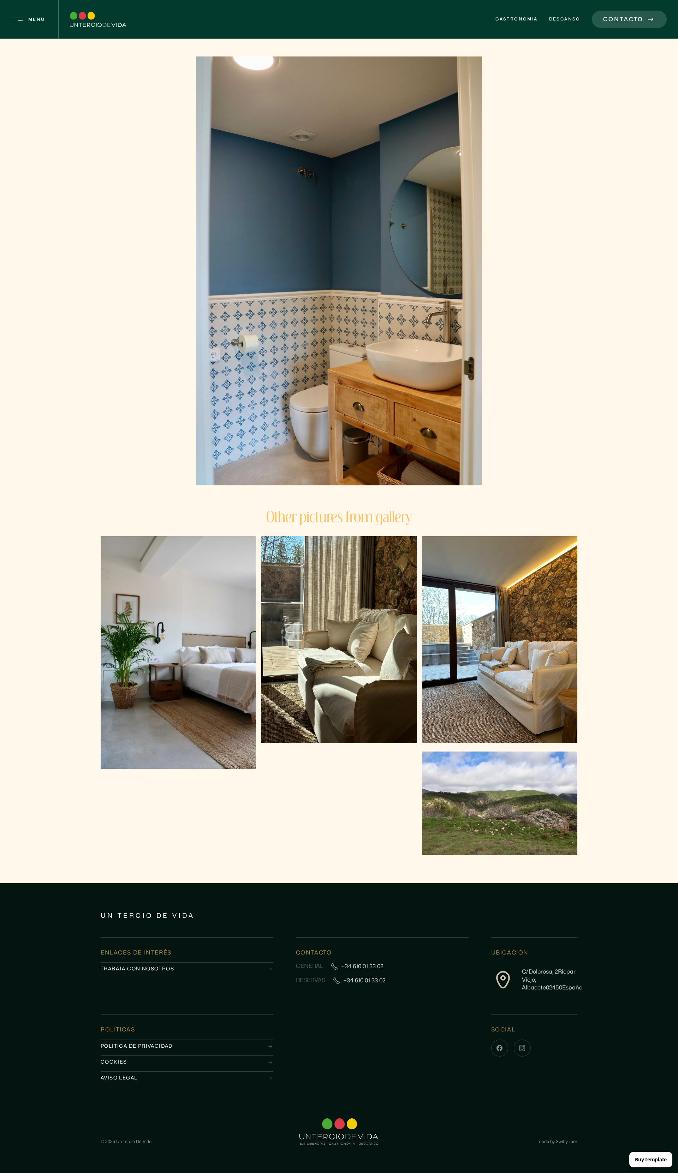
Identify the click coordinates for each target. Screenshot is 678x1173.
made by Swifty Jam (557, 1141)
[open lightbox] (339, 270)
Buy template (651, 1159)
